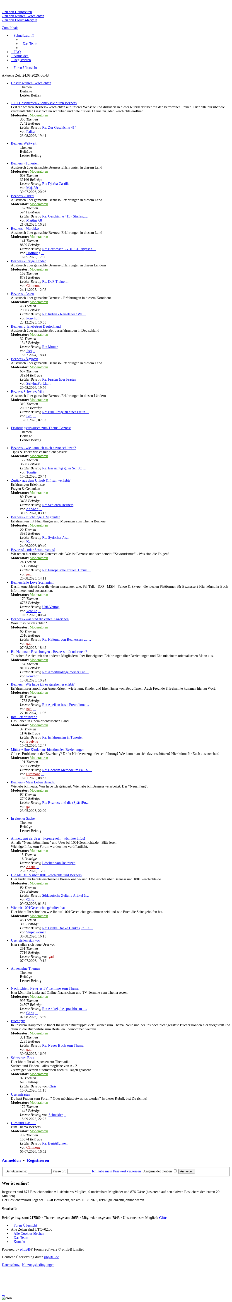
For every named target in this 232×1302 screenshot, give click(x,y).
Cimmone (33, 285)
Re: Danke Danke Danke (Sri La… (67, 928)
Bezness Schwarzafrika (27, 392)
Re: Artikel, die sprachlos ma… (64, 1009)
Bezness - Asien (22, 294)
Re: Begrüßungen (55, 1143)
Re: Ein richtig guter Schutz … (64, 468)
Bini (29, 416)
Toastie (31, 472)
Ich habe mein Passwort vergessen (116, 1171)
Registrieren (38, 1160)
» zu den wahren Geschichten (23, 16)
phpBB (25, 1249)
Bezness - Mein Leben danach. (33, 782)
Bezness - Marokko (25, 228)
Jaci (29, 351)
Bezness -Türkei (22, 196)
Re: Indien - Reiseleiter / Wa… (64, 314)
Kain (29, 542)
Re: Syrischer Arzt (55, 537)
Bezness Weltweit (23, 143)
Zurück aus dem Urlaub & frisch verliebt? (40, 480)
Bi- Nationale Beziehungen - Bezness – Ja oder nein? (49, 652)
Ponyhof (32, 318)
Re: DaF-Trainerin (55, 281)
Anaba (31, 867)
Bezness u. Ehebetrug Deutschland (36, 326)
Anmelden (11, 1160)
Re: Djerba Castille (55, 184)
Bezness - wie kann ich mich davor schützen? (43, 448)
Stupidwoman (36, 932)
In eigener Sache (23, 818)
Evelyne (32, 741)
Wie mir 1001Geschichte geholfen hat (38, 908)
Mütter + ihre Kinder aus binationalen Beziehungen (47, 749)
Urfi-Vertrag (51, 607)
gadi (29, 574)
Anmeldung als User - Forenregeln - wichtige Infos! (48, 838)
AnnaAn (32, 509)
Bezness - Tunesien (25, 163)
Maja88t (32, 188)
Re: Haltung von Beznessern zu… (66, 639)
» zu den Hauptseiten (17, 12)
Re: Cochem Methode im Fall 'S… (67, 770)
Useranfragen (20, 1094)
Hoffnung (33, 253)
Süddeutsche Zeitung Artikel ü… (65, 895)
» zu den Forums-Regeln (19, 20)
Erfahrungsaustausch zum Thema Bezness (41, 428)
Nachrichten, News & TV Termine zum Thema (45, 988)
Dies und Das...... (23, 1123)
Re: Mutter (50, 347)
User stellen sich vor (25, 940)
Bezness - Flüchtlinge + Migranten (35, 517)
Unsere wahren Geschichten (31, 83)
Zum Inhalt (10, 28)
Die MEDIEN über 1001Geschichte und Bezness (46, 875)
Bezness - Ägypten (24, 359)
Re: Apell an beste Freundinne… (65, 705)
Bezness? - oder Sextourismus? (33, 550)
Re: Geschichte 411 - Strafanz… (65, 216)
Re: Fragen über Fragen (59, 379)
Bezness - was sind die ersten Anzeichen (40, 619)
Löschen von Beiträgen (58, 863)
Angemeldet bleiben (158, 1171)
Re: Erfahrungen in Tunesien (62, 737)
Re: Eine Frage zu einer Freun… (65, 412)
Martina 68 (34, 220)
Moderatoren (39, 115)
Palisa (30, 131)
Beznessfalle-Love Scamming (32, 582)
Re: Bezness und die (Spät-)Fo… (65, 802)
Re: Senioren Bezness (57, 505)
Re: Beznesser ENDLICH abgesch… (69, 249)
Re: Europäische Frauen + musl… (66, 570)
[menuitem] (28, 44)
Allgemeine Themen (25, 968)
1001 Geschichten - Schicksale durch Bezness (44, 103)
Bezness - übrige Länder (28, 261)
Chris (30, 899)
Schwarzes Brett (22, 1058)
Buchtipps (18, 1021)
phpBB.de (51, 1257)
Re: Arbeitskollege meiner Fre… (65, 672)
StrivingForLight (38, 383)
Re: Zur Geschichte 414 (59, 127)
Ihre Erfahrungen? (24, 717)
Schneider (55, 1115)
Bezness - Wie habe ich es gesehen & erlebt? (43, 684)
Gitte (163, 1218)
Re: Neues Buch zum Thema (63, 1045)
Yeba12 (31, 611)
